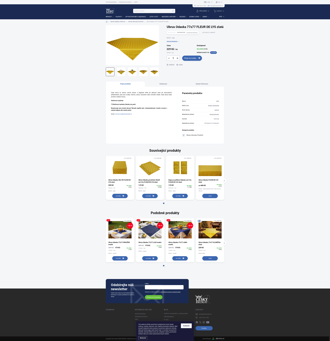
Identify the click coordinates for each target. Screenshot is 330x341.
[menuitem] (110, 16)
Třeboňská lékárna (169, 316)
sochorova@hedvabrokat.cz (123, 114)
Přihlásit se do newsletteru (154, 297)
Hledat (173, 11)
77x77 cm (216, 118)
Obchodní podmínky (111, 2)
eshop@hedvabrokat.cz (205, 314)
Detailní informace (172, 41)
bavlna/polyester (214, 114)
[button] (163, 203)
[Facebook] (197, 322)
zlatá (217, 101)
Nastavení (143, 338)
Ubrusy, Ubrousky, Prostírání (194, 135)
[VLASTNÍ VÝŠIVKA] (210, 230)
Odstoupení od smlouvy (125, 2)
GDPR (135, 2)
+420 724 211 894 (204, 317)
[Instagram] (203, 322)
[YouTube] (208, 322)
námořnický (216, 105)
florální (210, 105)
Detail (210, 196)
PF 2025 (166, 319)
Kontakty (204, 328)
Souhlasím (186, 326)
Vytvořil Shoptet (206, 338)
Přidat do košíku (190, 58)
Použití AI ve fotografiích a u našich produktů (176, 313)
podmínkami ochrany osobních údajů (170, 292)
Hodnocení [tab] (163, 84)
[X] (200, 322)
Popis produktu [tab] (125, 84)
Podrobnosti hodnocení (191, 32)
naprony (216, 110)
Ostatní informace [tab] (202, 84)
